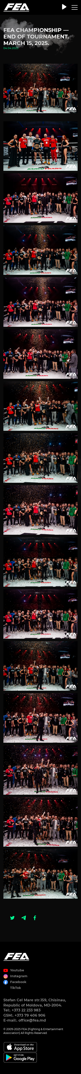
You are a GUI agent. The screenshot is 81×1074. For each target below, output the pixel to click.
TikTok (15, 988)
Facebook (18, 982)
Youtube (17, 970)
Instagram (18, 976)
